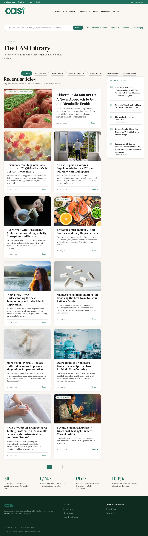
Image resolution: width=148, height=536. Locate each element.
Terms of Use (110, 513)
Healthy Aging (138, 28)
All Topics (26, 73)
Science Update (84, 11)
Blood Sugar (115, 28)
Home (57, 11)
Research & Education (101, 11)
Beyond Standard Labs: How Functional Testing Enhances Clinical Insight (127, 132)
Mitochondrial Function (99, 28)
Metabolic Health (129, 73)
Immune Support (95, 73)
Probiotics (126, 28)
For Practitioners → (137, 2)
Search (77, 28)
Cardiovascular (112, 73)
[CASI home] (15, 11)
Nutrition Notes (69, 11)
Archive (116, 11)
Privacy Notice (111, 509)
